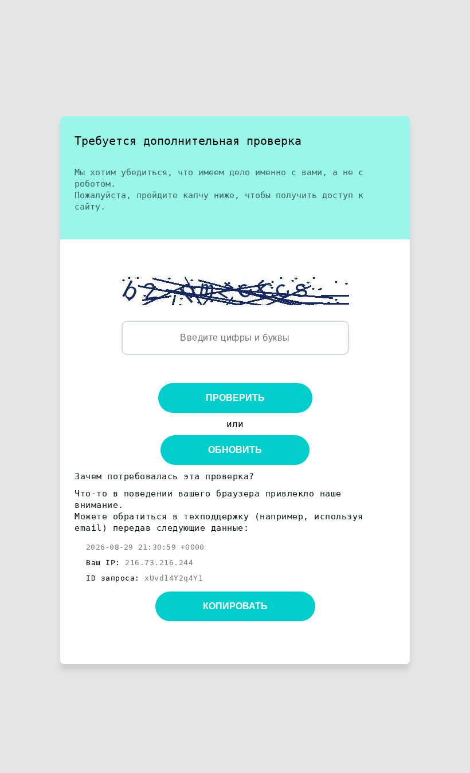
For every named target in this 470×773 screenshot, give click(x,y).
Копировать (235, 606)
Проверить (235, 398)
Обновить (235, 450)
